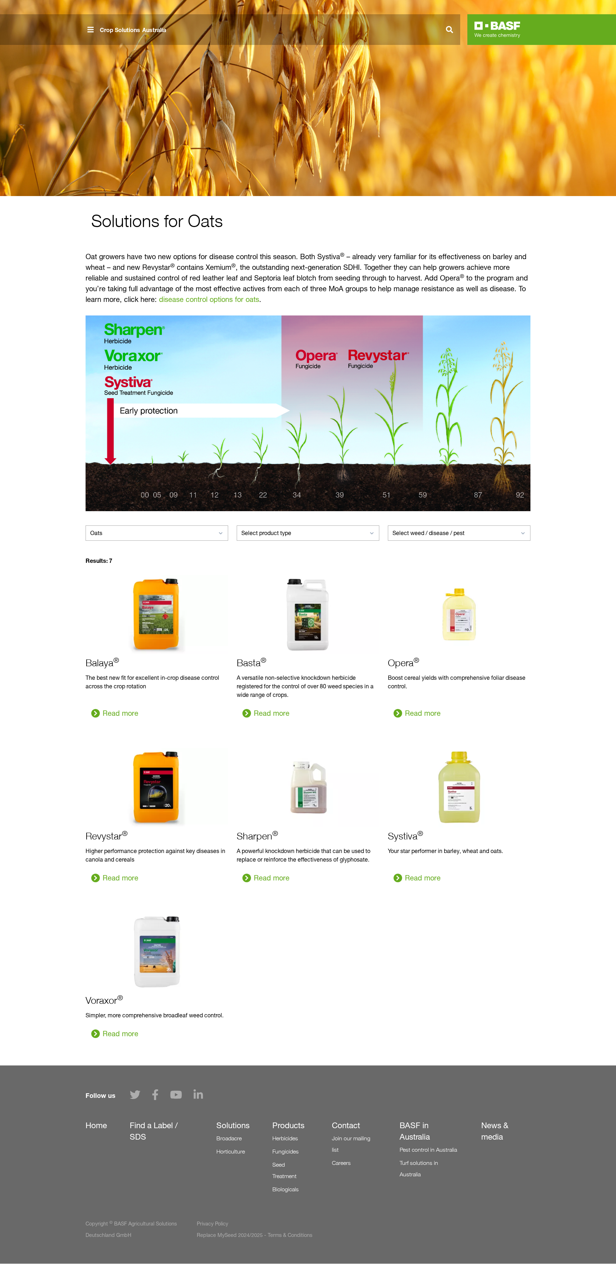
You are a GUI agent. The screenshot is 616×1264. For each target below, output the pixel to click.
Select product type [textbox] (266, 533)
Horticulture (230, 1151)
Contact (346, 1125)
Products (288, 1125)
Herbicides (285, 1138)
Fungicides (285, 1151)
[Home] (497, 29)
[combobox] (157, 533)
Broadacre (229, 1138)
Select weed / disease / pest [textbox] (428, 533)
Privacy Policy (212, 1224)
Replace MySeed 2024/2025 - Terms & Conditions (254, 1235)
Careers (341, 1163)
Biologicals (285, 1189)
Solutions (233, 1125)
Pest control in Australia (428, 1149)
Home (96, 1125)
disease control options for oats (209, 299)
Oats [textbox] (96, 533)
